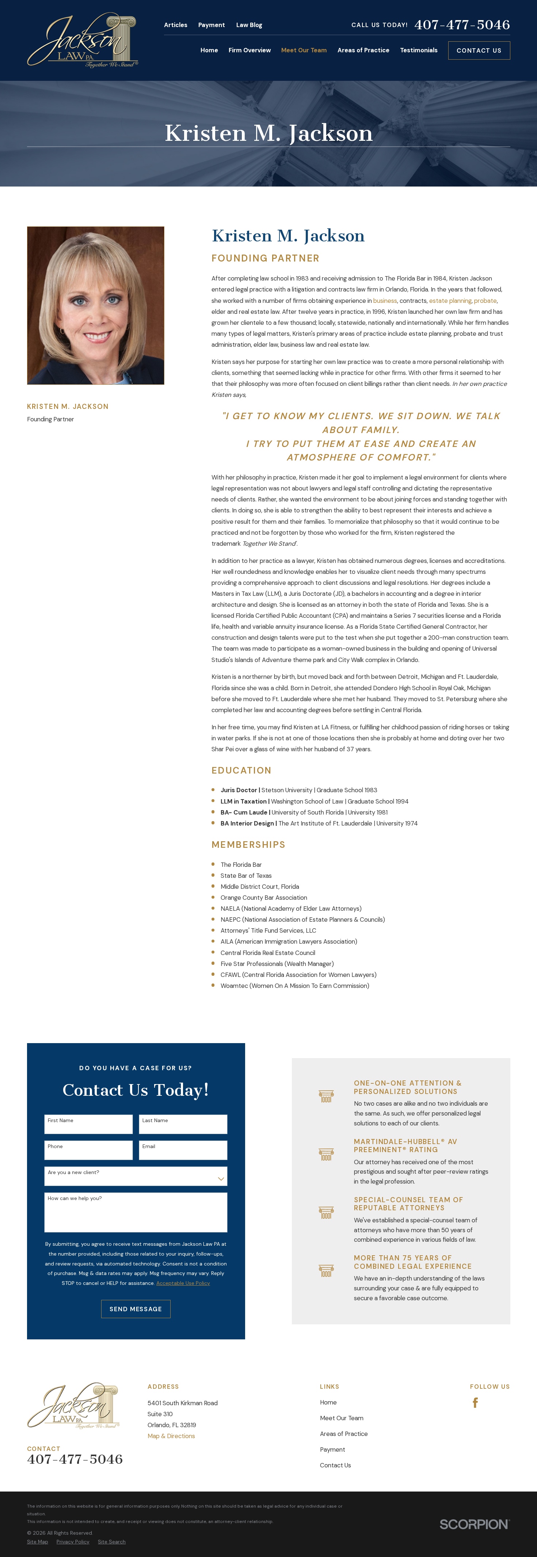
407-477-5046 (462, 25)
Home (328, 1402)
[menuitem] (37, 1542)
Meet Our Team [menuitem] (304, 50)
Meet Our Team (341, 1418)
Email (148, 1146)
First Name (60, 1120)
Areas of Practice (344, 1434)
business (385, 301)
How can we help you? (75, 1198)
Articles (175, 25)
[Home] (82, 40)
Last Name (155, 1120)
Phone (55, 1146)
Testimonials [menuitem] (419, 50)
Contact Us (479, 50)
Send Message (136, 1309)
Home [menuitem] (209, 50)
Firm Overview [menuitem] (250, 50)
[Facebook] (475, 1403)
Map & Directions (171, 1436)
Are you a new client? (73, 1172)
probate (485, 301)
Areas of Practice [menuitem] (363, 50)
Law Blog (249, 25)
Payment (211, 25)
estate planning (450, 301)
